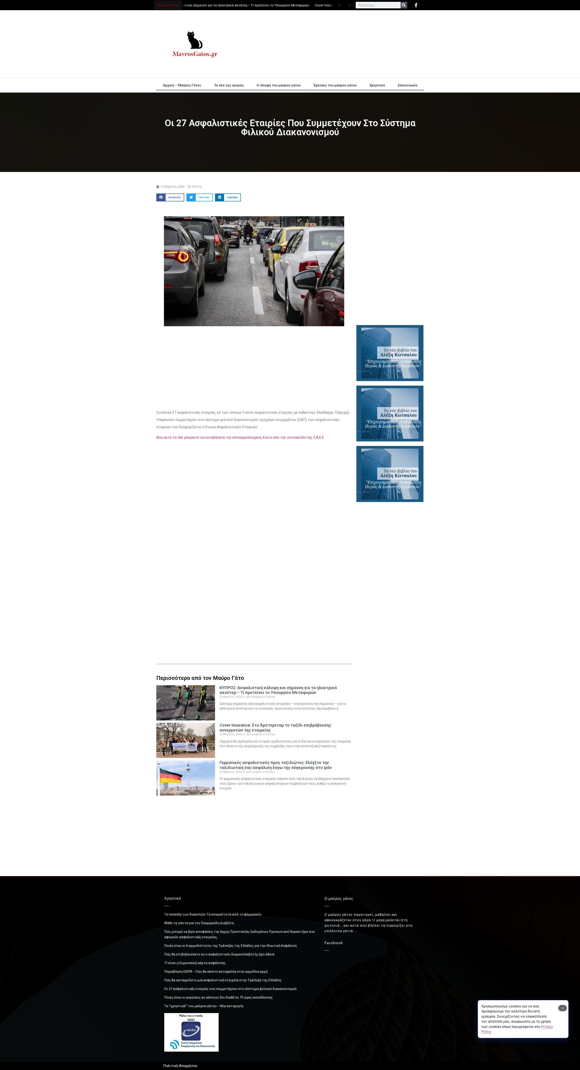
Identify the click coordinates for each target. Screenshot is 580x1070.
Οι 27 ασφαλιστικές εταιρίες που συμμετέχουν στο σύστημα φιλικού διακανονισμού (230, 988)
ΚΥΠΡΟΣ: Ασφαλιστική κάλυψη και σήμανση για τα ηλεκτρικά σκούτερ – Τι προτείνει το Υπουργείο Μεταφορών (207, 5)
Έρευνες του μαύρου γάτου (335, 85)
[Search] (404, 5)
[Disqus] (254, 579)
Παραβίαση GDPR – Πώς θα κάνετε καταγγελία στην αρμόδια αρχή (216, 971)
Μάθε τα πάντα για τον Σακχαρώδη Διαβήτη (199, 923)
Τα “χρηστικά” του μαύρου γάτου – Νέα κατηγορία (203, 1006)
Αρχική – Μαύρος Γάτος (182, 85)
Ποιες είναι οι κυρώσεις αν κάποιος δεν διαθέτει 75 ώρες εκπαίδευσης (218, 997)
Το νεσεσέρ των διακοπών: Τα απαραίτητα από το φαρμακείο (212, 914)
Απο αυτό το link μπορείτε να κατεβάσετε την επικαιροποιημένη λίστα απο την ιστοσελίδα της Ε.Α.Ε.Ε (240, 437)
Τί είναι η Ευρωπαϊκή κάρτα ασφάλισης (194, 962)
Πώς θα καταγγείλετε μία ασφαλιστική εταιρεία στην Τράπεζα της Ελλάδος (222, 980)
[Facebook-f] (415, 5)
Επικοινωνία (407, 85)
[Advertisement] (331, 44)
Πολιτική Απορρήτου (180, 1066)
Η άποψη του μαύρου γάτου (279, 85)
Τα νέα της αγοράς (229, 85)
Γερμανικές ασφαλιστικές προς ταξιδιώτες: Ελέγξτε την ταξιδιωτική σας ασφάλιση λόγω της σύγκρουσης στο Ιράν (276, 765)
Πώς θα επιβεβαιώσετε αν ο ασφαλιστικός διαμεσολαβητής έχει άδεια (219, 954)
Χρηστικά (377, 85)
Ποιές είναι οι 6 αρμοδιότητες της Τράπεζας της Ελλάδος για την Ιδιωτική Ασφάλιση (230, 945)
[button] (170, 197)
